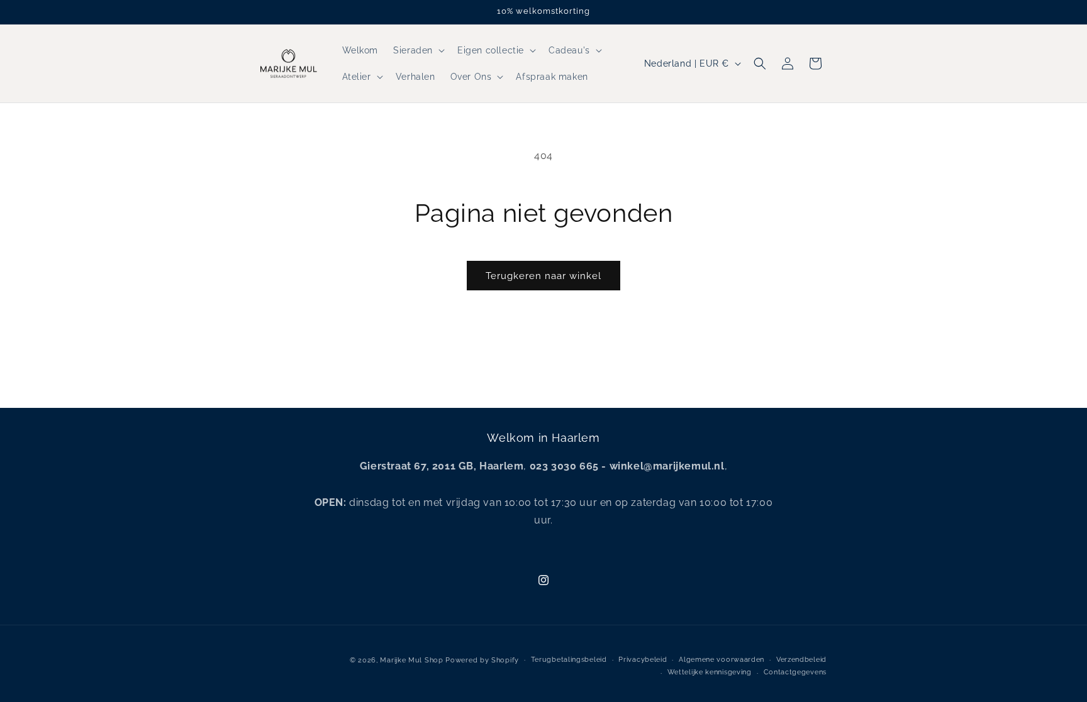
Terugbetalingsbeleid (569, 659)
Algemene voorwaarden (721, 659)
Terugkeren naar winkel (543, 276)
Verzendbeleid (801, 659)
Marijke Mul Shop (411, 660)
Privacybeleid (642, 659)
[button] (418, 50)
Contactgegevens (795, 672)
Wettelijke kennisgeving (709, 672)
